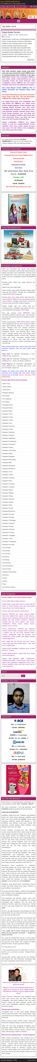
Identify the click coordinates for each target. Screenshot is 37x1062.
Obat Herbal (24, 35)
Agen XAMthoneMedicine (10, 1)
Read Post (31, 59)
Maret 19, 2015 (14, 35)
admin (5, 35)
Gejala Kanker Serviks (11, 32)
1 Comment (7, 37)
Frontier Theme (31, 1060)
